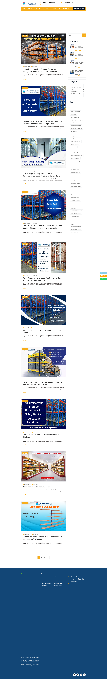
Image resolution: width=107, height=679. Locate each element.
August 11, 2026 (78, 50)
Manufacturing (25, 35)
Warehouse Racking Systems (76, 229)
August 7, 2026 (77, 67)
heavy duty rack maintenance (76, 128)
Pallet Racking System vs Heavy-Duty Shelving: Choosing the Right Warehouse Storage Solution (79, 63)
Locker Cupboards (58, 585)
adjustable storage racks (75, 106)
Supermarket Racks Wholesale (76, 210)
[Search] (84, 35)
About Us (30, 8)
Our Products (37, 8)
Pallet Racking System (75, 169)
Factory (72, 85)
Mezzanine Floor (58, 583)
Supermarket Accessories (75, 200)
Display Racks (73, 114)
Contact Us (66, 8)
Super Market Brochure (46, 583)
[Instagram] (84, 674)
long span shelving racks (75, 158)
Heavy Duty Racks (74, 131)
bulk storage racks (74, 108)
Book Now (104, 275)
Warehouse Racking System (76, 226)
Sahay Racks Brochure (46, 581)
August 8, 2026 (77, 58)
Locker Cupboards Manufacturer (76, 155)
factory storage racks (75, 117)
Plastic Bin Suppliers (74, 175)
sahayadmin (34, 66)
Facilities (45, 8)
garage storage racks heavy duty (77, 120)
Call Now (104, 272)
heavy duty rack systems (75, 138)
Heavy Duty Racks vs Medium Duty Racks (76, 134)
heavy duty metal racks (75, 122)
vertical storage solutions (75, 219)
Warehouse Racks (74, 95)
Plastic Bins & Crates (59, 579)
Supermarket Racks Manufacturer (74, 206)
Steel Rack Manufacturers (75, 183)
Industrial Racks (73, 147)
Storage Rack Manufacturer (76, 186)
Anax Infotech (44, 674)
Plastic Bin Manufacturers (75, 172)
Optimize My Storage (79, 8)
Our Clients (54, 8)
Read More (25, 79)
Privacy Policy (44, 585)
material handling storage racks (76, 161)
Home (24, 8)
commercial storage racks (75, 111)
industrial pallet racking (75, 144)
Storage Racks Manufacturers (76, 194)
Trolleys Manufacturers (75, 216)
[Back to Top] (104, 677)
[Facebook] (74, 674)
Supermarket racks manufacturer (36, 487)
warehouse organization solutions (75, 222)
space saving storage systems (76, 180)
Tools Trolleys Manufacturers (76, 213)
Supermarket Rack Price (75, 203)
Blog (60, 8)
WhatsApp (104, 278)
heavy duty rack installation (76, 125)
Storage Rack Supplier (75, 197)
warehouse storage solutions (76, 235)
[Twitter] (77, 674)
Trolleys (56, 581)
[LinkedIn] (81, 674)
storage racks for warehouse (76, 189)
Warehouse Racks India (75, 232)
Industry (72, 89)
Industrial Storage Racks (76, 87)
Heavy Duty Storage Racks (75, 141)
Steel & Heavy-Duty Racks (76, 93)
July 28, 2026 (77, 75)
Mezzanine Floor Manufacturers (76, 166)
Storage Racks (58, 576)
